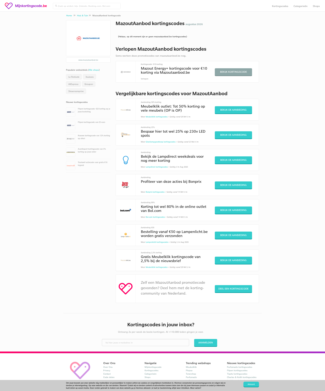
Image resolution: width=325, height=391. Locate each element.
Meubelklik (191, 367)
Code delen (108, 377)
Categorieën (301, 6)
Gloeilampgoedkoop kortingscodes (161, 142)
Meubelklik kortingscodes (157, 117)
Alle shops (94, 69)
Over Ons (108, 367)
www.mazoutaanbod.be (88, 60)
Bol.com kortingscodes (155, 217)
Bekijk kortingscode (233, 71)
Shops (316, 6)
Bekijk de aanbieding (233, 109)
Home (69, 15)
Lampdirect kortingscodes (157, 167)
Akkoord (251, 384)
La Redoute (73, 76)
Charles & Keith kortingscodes (241, 377)
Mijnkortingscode (153, 367)
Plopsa (189, 370)
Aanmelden (205, 342)
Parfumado (191, 377)
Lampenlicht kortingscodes (157, 242)
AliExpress (73, 84)
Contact (107, 373)
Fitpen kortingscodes (237, 370)
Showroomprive (76, 91)
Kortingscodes (280, 6)
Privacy (106, 370)
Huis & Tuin (82, 15)
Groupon (88, 84)
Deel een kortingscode (233, 288)
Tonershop (191, 373)
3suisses (89, 76)
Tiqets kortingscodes (237, 373)
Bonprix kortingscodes (155, 192)
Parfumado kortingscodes (239, 367)
